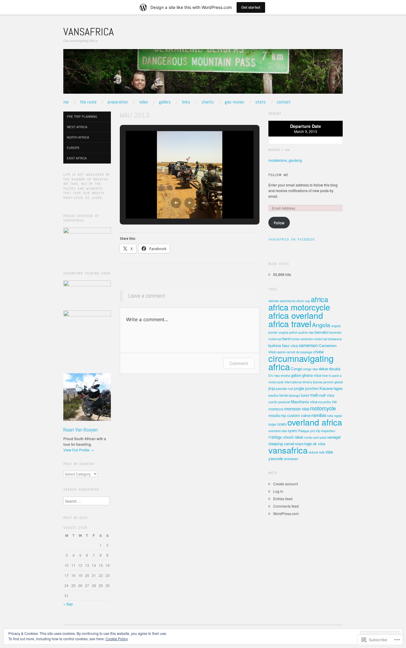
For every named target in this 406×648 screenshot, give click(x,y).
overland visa (277, 431)
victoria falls (317, 452)
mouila (274, 415)
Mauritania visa (304, 401)
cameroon (308, 345)
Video (143, 102)
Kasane (326, 388)
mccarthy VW (327, 402)
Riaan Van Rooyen (80, 429)
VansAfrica (88, 32)
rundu (308, 437)
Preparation (118, 102)
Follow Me (278, 174)
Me (66, 102)
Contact (284, 102)
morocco (275, 409)
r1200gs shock (281, 437)
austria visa (306, 332)
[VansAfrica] (203, 73)
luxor (305, 395)
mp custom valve (295, 415)
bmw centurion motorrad (309, 339)
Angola (321, 325)
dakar (323, 368)
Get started (250, 7)
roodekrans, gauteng (285, 160)
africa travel (289, 323)
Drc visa (274, 375)
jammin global (333, 382)
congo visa (310, 369)
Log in (278, 491)
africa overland (295, 315)
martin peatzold (279, 402)
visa (329, 451)
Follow (279, 222)
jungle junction (306, 388)
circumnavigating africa (300, 362)
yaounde (275, 458)
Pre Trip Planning (82, 116)
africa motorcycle (299, 307)
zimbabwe (291, 458)
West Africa (77, 127)
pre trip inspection (322, 431)
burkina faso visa (283, 345)
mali (314, 395)
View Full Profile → (78, 449)
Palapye (303, 431)
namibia (318, 415)
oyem (292, 430)
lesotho (273, 395)
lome (283, 395)
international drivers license (303, 382)
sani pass (319, 437)
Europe (73, 148)
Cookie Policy (117, 638)
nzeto (282, 424)
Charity (208, 102)
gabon (296, 375)
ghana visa (311, 375)
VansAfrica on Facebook (291, 239)
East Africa (77, 158)
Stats (260, 102)
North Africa (78, 137)
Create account (285, 483)
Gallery (165, 102)
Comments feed (286, 506)
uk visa (319, 443)
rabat (299, 437)
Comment (238, 363)
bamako (321, 332)
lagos (338, 388)
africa (319, 299)
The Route (88, 102)
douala (334, 368)
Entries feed (282, 498)
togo (308, 443)
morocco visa (296, 408)
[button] (176, 202)
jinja (271, 388)
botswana (335, 339)
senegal (334, 437)
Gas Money (234, 102)
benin (287, 338)
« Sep (68, 603)
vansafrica (288, 450)
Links (186, 102)
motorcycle (323, 408)
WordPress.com (286, 513)
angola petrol (288, 332)
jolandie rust (284, 388)
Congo (296, 368)
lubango (294, 395)
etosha (285, 375)
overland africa (314, 422)
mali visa (326, 395)
